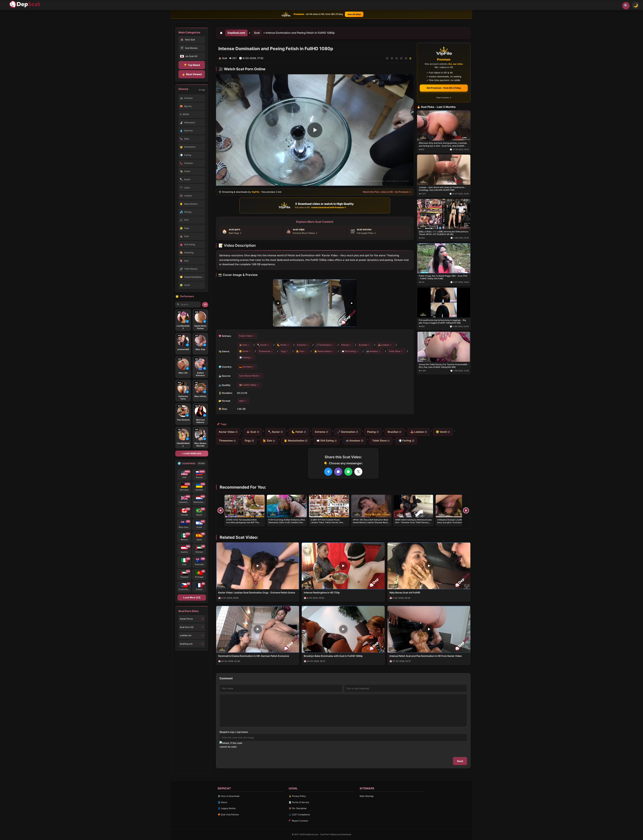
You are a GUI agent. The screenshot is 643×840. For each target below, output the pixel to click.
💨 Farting (244, 357)
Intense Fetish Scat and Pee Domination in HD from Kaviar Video (425, 655)
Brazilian (363, 345)
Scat (257, 32)
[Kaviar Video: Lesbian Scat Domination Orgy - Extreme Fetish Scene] (257, 565)
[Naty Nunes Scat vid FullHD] (428, 565)
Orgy (283, 351)
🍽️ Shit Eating (349, 351)
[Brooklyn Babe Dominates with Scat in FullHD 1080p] (343, 629)
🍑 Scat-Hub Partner (228, 814)
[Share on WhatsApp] (348, 472)
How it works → (443, 97)
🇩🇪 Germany (245, 366)
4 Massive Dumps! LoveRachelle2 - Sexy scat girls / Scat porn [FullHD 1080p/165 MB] (454, 522)
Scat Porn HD (186, 627)
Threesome (264, 351)
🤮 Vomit (243, 351)
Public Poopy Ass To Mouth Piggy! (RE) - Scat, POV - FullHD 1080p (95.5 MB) (443, 277)
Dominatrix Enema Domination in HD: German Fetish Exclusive (253, 655)
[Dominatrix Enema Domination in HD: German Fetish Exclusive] (257, 629)
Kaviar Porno (186, 618)
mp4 (241, 400)
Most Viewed (192, 74)
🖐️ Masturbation (322, 351)
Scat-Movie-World (248, 375)
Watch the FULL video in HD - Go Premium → (387, 191)
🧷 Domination (323, 345)
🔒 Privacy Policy (297, 796)
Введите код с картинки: (234, 731)
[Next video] (466, 510)
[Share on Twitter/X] (358, 472)
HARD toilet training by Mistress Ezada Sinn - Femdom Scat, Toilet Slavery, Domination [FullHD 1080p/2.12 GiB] (413, 522)
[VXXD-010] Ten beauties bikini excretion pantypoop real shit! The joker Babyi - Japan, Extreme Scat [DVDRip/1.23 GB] (242, 523)
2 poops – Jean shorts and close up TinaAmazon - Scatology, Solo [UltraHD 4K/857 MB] (442, 188)
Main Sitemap (367, 796)
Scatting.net (186, 643)
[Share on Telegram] (328, 472)
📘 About (222, 802)
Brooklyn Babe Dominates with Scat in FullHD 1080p (333, 655)
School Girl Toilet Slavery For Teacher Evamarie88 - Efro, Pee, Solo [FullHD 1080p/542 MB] (444, 365)
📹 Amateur (372, 351)
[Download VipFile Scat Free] (25, 4)
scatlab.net (185, 635)
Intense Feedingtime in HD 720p (322, 592)
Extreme (301, 345)
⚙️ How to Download (228, 796)
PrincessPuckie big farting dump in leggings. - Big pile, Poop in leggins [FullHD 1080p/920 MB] (442, 321)
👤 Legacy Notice (227, 808)
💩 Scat (243, 345)
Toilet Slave (394, 351)
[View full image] (315, 303)
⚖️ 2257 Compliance (299, 814)
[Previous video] (221, 510)
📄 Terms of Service (299, 802)
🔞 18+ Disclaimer (298, 808)
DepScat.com (236, 32)
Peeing (344, 345)
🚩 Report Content (298, 820)
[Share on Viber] (338, 472)
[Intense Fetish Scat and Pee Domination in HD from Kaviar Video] (428, 629)
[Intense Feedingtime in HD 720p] (343, 565)
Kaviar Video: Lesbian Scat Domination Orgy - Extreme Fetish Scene (256, 592)
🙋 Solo (300, 351)
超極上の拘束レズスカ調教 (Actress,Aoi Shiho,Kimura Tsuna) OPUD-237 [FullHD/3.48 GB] (443, 232)
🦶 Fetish (282, 345)
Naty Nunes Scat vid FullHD (404, 592)
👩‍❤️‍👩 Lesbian (383, 345)
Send (460, 761)
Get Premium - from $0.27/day (444, 88)
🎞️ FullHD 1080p (247, 384)
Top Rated (192, 65)
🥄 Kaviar (262, 345)
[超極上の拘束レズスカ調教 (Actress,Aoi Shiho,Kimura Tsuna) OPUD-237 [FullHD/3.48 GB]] (443, 214)
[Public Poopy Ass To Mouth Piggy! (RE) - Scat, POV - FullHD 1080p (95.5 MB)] (443, 258)
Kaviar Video (245, 335)
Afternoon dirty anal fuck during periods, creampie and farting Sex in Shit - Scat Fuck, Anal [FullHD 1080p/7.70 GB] (443, 144)
